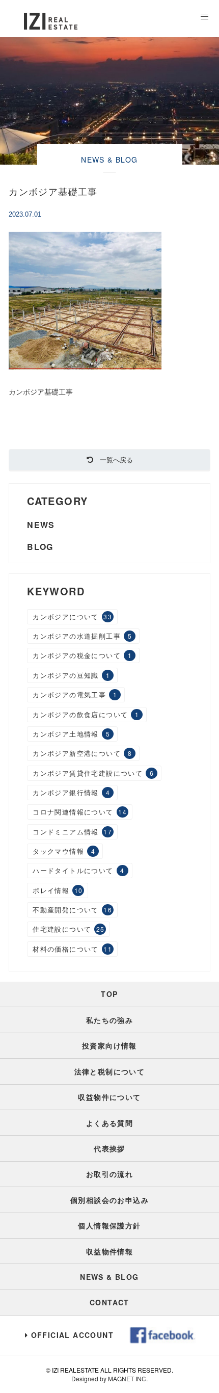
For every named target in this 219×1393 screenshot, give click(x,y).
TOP (109, 994)
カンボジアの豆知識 (71, 675)
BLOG (40, 547)
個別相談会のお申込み (109, 1200)
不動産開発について (72, 909)
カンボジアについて (72, 616)
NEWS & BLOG (109, 1277)
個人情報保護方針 (109, 1225)
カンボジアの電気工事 (75, 694)
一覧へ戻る (113, 459)
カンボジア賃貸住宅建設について (93, 773)
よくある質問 (109, 1123)
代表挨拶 (109, 1148)
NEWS (41, 525)
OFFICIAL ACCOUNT (72, 1335)
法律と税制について (109, 1071)
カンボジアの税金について (82, 655)
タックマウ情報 (64, 851)
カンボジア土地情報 (71, 734)
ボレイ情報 (58, 890)
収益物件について (109, 1097)
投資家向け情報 (109, 1045)
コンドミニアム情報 (72, 831)
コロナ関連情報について (80, 812)
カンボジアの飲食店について (86, 714)
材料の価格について (72, 949)
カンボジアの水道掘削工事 (82, 636)
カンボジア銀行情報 (71, 792)
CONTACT (109, 1302)
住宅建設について (69, 929)
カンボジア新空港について (82, 753)
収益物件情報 (109, 1251)
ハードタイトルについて (79, 870)
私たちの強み (109, 1020)
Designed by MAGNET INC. (109, 1378)
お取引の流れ (109, 1174)
